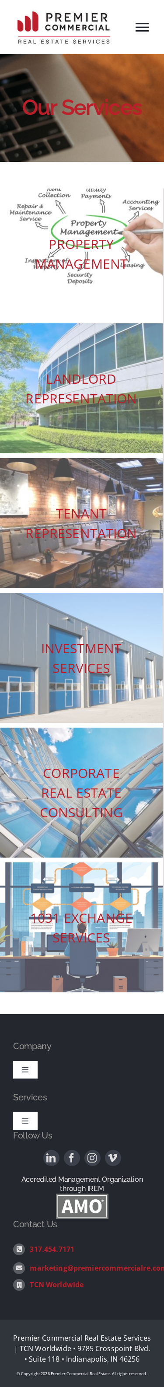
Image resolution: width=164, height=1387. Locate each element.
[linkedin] (51, 1158)
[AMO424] (82, 1196)
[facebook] (72, 1158)
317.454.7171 (52, 1249)
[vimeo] (113, 1158)
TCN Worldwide (57, 1284)
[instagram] (92, 1158)
